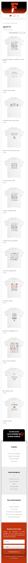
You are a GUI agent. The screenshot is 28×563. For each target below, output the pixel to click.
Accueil (4, 23)
